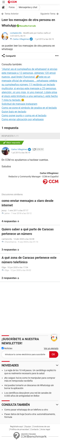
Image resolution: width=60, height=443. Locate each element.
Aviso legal (45, 429)
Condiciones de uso (41, 426)
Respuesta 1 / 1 (10, 136)
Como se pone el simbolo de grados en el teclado (29, 107)
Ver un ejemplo (51, 348)
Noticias (8, 348)
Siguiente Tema (47, 13)
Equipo (28, 426)
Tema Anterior (12, 13)
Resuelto (24, 26)
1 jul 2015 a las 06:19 (44, 39)
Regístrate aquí (16, 426)
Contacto (35, 429)
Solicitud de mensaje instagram (19, 103)
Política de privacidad (19, 429)
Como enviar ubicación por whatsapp (23, 119)
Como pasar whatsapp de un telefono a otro (26, 409)
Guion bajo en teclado (14, 111)
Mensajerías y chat (28, 7)
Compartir (11, 56)
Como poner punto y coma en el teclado (24, 115)
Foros (12, 7)
